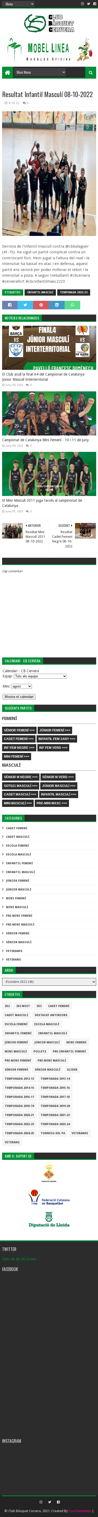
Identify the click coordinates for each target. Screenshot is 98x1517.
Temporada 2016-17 (19, 1097)
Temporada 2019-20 (55, 1106)
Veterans (13, 959)
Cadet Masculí (18, 837)
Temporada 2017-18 (55, 1097)
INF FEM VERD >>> (53, 748)
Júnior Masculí (18, 889)
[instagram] (82, 4)
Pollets (39, 1051)
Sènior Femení (18, 933)
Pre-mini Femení (19, 915)
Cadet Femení (16, 828)
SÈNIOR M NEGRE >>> (21, 777)
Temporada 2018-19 (19, 1106)
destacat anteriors (51, 1015)
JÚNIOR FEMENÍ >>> (54, 730)
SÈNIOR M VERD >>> (58, 777)
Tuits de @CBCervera (19, 1259)
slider (72, 1069)
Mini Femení (16, 898)
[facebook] (94, 4)
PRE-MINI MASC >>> (52, 803)
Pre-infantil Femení (69, 1051)
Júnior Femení (17, 880)
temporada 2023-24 (55, 1124)
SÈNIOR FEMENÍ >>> (19, 730)
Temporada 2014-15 (19, 1088)
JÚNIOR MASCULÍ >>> (59, 786)
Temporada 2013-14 (55, 1078)
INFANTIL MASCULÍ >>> (58, 794)
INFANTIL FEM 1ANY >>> (56, 739)
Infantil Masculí (40, 292)
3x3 (39, 1006)
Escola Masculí (18, 854)
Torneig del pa (53, 1133)
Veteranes (14, 951)
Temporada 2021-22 (55, 1115)
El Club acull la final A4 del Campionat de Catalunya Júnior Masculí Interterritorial (43, 377)
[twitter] (88, 4)
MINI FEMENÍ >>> (16, 756)
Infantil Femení (19, 863)
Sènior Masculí (19, 942)
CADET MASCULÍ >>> (20, 794)
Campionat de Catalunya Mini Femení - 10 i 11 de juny (45, 440)
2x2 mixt (23, 1006)
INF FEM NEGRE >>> (19, 748)
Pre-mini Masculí (20, 924)
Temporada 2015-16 (55, 1088)
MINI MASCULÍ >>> (18, 803)
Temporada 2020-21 (19, 1115)
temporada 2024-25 (19, 1133)
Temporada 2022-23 (74, 292)
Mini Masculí (17, 907)
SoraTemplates (79, 1511)
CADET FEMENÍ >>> (19, 739)
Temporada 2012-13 (19, 1078)
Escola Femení (17, 845)
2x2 (7, 1006)
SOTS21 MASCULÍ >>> (20, 786)
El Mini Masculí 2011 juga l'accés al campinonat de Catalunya (42, 503)
